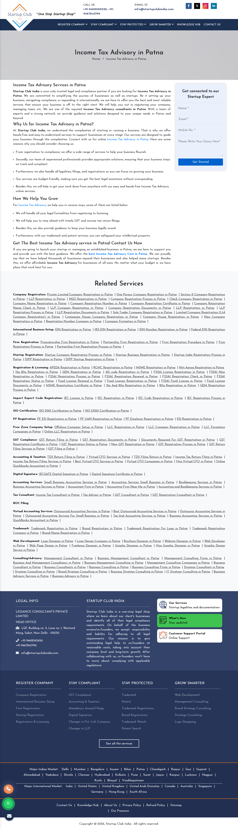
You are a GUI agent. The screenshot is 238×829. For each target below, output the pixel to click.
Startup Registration (28, 355)
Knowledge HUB (188, 24)
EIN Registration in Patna (73, 329)
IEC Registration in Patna (116, 398)
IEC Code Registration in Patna (160, 398)
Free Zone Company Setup (32, 427)
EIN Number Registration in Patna (163, 329)
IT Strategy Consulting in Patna (188, 571)
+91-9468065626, (95, 9)
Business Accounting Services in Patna (38, 486)
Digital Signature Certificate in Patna (117, 474)
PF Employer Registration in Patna (149, 419)
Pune (134, 774)
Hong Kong (116, 791)
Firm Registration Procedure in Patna (188, 342)
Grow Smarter (160, 24)
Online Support (187, 636)
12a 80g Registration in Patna (36, 372)
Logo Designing (185, 721)
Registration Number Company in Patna (73, 321)
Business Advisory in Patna (70, 576)
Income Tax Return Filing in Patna (198, 457)
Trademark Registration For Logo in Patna (157, 528)
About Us (110, 805)
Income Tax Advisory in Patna (127, 139)
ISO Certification (25, 410)
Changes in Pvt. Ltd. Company (89, 721)
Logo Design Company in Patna (98, 541)
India (69, 786)
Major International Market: (43, 786)
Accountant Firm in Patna (85, 486)
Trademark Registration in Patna (54, 528)
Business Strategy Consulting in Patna (137, 571)
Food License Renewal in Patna (80, 381)
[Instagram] (205, 6)
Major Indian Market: (44, 769)
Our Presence (120, 810)
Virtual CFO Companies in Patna (149, 461)
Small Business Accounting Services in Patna (75, 482)
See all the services (119, 743)
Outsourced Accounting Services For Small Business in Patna (67, 515)
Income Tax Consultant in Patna (57, 495)
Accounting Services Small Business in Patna (142, 482)
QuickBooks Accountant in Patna (35, 520)
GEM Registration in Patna (81, 372)
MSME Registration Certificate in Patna (74, 385)
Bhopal (112, 780)
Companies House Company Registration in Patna (101, 317)
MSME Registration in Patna (155, 367)
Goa (188, 769)
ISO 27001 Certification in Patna (107, 410)
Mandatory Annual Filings (86, 708)
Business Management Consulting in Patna (113, 562)
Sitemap (176, 805)
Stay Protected (132, 24)
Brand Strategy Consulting (193, 708)
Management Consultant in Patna (68, 558)
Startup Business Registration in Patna (143, 355)
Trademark (21, 528)
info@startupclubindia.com (154, 9)
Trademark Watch (134, 721)
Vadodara (51, 774)
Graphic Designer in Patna (133, 545)
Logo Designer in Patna (57, 541)
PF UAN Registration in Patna (101, 419)
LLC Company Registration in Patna (174, 427)
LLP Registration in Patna (47, 299)
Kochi (98, 780)
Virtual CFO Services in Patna (109, 457)
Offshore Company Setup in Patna (78, 427)
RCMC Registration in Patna (112, 367)
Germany (97, 791)
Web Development (26, 541)
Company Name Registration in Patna (39, 303)
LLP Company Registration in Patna (76, 308)
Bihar (127, 769)
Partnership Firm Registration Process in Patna (89, 346)
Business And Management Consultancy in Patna (46, 562)
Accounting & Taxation (29, 457)
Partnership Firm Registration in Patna (130, 342)
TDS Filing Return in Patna (152, 457)
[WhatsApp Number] (8, 803)
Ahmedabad (32, 774)
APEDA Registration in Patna (70, 367)
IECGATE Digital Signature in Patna (63, 474)
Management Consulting (191, 701)
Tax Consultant (23, 495)
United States (87, 786)
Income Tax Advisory (32, 205)
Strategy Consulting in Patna (34, 571)
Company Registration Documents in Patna (139, 308)
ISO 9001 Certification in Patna (60, 410)
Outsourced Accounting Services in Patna (82, 511)
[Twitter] (197, 6)
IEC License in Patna (78, 398)
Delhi (65, 769)
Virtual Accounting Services (32, 511)
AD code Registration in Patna (127, 372)
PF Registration (24, 419)
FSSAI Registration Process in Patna (74, 376)
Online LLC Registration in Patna (67, 431)
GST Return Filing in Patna (58, 439)
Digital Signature (25, 474)
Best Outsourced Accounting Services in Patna (144, 511)
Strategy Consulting (188, 715)
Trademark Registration (138, 708)
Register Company (71, 24)
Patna (140, 769)
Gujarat (201, 769)
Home (96, 59)
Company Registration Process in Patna (138, 299)
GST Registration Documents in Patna (109, 439)
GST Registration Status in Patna (84, 444)
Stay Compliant (103, 24)
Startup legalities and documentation (194, 605)
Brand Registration (134, 715)
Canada (170, 786)
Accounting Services (27, 482)
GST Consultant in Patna (132, 495)
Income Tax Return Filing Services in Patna (42, 461)
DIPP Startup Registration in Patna (90, 359)
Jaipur (160, 774)
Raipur (175, 769)
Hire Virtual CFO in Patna (194, 461)
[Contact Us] (8, 789)
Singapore (205, 786)
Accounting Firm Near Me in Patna (131, 486)
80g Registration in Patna (177, 385)
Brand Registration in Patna (102, 528)
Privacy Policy (132, 805)
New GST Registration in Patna (132, 444)
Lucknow (191, 774)
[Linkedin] (214, 6)
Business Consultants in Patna (64, 567)
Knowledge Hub (88, 805)
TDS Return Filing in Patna (66, 457)
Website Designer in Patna (183, 541)
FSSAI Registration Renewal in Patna (131, 376)
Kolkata (120, 774)
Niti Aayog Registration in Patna (201, 367)
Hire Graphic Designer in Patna (178, 545)
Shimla (68, 774)
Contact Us (212, 24)
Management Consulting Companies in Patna (178, 562)
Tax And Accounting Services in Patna (139, 515)
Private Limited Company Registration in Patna (80, 294)
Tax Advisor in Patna (97, 495)
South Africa (138, 791)
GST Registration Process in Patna (181, 444)
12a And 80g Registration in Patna (130, 385)
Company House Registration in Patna (171, 317)
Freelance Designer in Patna (91, 545)
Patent (126, 701)
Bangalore (97, 769)
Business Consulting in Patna (108, 567)
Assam (114, 769)
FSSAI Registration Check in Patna (187, 376)
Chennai (83, 774)
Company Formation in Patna (125, 321)
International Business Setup (33, 329)
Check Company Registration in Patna (195, 299)
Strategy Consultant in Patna (204, 567)
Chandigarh (158, 769)
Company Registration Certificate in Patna (160, 303)
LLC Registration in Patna (125, 427)
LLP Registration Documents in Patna (83, 312)
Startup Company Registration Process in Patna (78, 355)
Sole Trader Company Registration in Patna (142, 312)
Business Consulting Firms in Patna (156, 567)
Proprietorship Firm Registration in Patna (70, 342)
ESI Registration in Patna (194, 419)
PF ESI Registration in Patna (56, 419)
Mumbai (79, 769)
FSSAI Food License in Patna (181, 381)
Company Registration (29, 294)
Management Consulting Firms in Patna (193, 558)
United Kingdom (113, 786)
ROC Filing (20, 503)
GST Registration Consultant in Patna (178, 495)
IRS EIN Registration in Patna (115, 329)
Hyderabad (102, 774)
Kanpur (175, 774)
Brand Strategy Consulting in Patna (82, 571)
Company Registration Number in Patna (98, 303)
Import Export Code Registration (37, 398)
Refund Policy (155, 805)
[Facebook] (189, 6)
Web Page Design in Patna (48, 545)
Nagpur (207, 774)
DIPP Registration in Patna (43, 359)
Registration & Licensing (30, 367)
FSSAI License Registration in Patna (179, 372)
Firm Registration (25, 342)
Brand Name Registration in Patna (66, 533)
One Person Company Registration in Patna (147, 294)
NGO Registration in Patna (88, 299)
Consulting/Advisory (27, 558)
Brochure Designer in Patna (142, 541)
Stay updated (178, 620)
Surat (147, 774)
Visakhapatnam (133, 780)
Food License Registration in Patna (132, 381)
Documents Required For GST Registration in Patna (178, 439)
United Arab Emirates (144, 786)
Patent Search (131, 728)
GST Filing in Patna (61, 448)
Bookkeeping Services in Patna (200, 482)
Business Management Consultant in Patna (128, 558)
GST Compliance (25, 439)
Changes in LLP (79, 728)
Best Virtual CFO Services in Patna (99, 461)
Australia (187, 786)
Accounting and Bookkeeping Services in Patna (190, 486)
